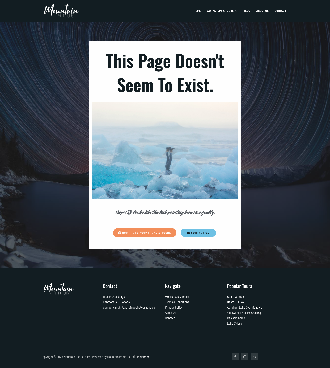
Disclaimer (142, 356)
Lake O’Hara (234, 323)
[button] (235, 10)
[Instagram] (244, 356)
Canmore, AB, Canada (116, 302)
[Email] (254, 356)
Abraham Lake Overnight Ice (244, 307)
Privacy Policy (174, 307)
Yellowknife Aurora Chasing (244, 312)
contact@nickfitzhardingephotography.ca (129, 307)
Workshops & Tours (177, 296)
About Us (170, 312)
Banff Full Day (235, 302)
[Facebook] (235, 356)
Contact (170, 318)
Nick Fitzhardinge (114, 296)
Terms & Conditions (177, 302)
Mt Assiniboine (236, 318)
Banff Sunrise (235, 296)
